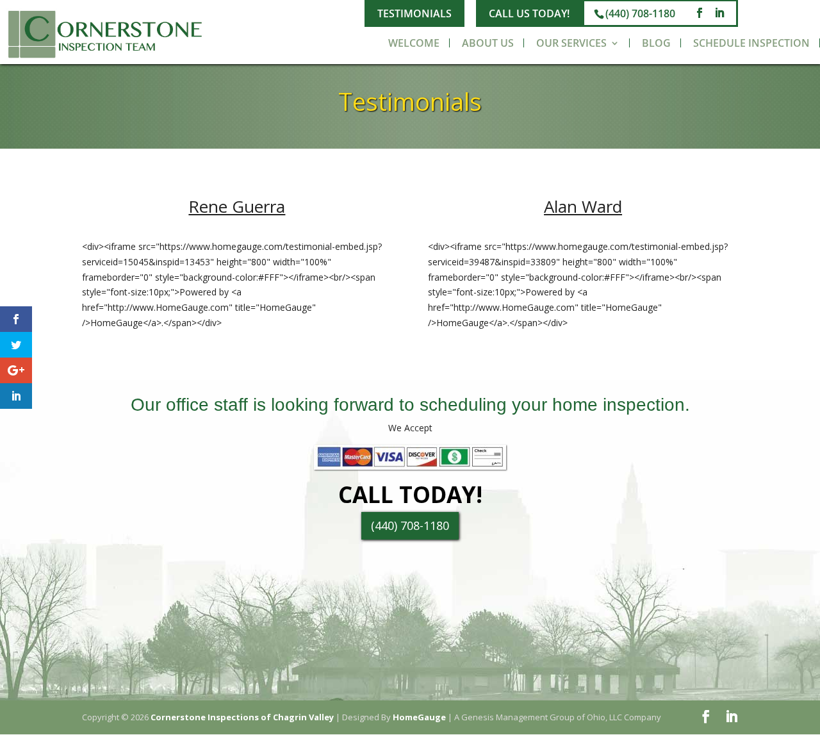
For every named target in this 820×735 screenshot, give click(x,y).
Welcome (413, 42)
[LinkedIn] (719, 13)
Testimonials (414, 13)
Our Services (571, 42)
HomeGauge (419, 717)
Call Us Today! (529, 13)
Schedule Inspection (751, 42)
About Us (488, 42)
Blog (656, 42)
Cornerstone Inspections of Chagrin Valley (242, 717)
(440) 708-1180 (640, 13)
